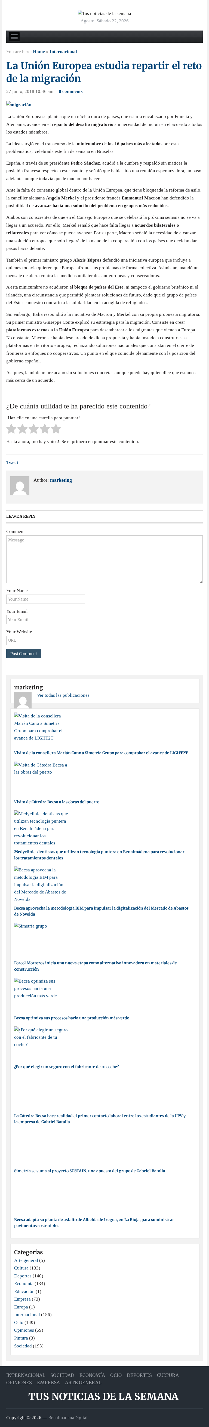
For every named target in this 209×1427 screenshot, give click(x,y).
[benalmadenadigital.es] (104, 13)
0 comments (71, 91)
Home (39, 51)
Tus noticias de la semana (103, 1396)
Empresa (22, 1299)
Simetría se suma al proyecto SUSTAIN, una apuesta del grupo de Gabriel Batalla (89, 1170)
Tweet (12, 462)
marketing (61, 480)
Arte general (26, 1260)
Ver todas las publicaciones (63, 695)
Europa (21, 1307)
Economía (23, 1283)
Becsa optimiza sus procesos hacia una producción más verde (71, 1018)
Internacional (63, 51)
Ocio (18, 1322)
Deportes (23, 1275)
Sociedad (23, 1346)
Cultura (21, 1268)
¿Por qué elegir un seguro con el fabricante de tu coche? (66, 1066)
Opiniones (24, 1330)
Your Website (19, 631)
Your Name (17, 590)
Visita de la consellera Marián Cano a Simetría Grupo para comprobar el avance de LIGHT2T (101, 752)
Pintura (21, 1338)
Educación (24, 1291)
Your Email (17, 611)
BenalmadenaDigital (68, 1417)
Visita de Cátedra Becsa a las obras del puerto (56, 801)
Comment (15, 531)
